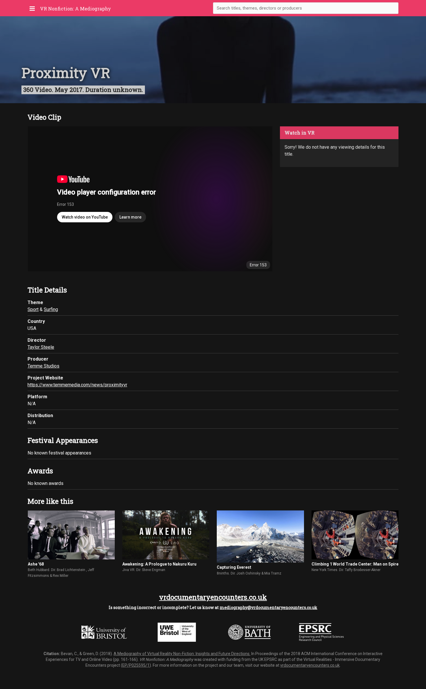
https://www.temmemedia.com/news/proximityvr (77, 385)
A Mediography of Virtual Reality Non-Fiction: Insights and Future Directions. (182, 653)
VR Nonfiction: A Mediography (75, 9)
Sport (33, 309)
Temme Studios (43, 366)
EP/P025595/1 (136, 665)
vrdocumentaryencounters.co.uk (213, 597)
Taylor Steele (41, 347)
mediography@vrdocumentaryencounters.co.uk (268, 607)
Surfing (51, 309)
